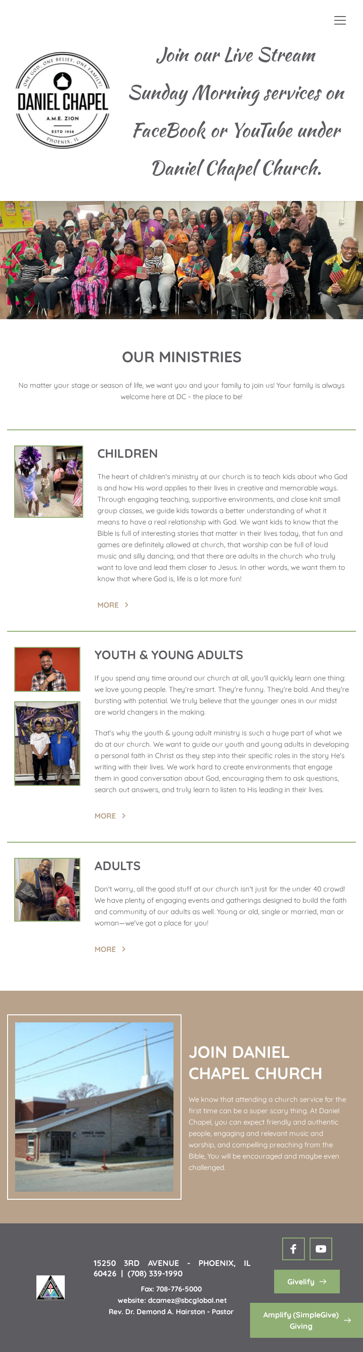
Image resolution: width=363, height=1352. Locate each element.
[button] (340, 20)
